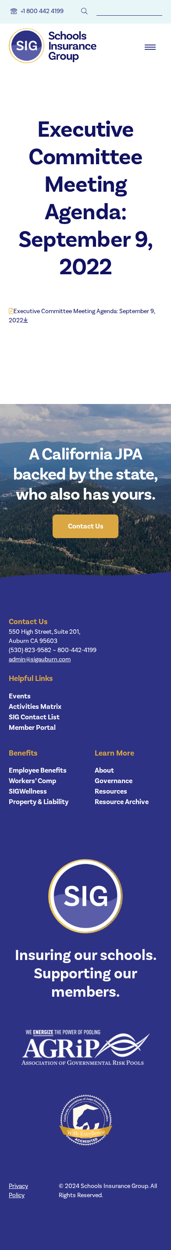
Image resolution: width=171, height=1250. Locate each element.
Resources (111, 791)
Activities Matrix (35, 706)
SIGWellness (28, 791)
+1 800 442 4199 (42, 11)
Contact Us (85, 526)
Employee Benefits (38, 770)
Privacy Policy (18, 1190)
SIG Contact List (34, 717)
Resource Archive (122, 802)
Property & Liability (38, 802)
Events (20, 696)
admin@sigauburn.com (40, 659)
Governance (113, 781)
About (104, 770)
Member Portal (32, 727)
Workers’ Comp (32, 781)
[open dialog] (150, 47)
